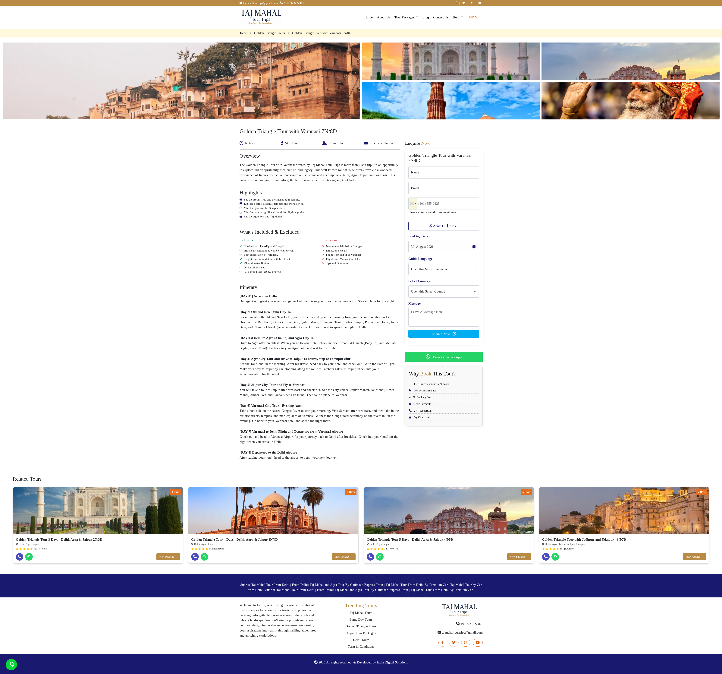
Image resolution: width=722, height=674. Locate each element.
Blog (425, 17)
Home (368, 17)
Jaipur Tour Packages (361, 633)
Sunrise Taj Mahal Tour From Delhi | (265, 585)
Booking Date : (419, 236)
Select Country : (420, 281)
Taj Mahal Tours (361, 613)
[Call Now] (19, 557)
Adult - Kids (445, 226)
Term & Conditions (361, 646)
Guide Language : (421, 259)
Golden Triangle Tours (361, 626)
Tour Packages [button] (404, 17)
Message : (415, 303)
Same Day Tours (361, 619)
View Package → (168, 556)
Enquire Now (441, 334)
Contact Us (440, 17)
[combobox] (413, 204)
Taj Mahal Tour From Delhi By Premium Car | (417, 585)
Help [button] (456, 17)
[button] (474, 17)
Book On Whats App (447, 357)
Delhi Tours (361, 640)
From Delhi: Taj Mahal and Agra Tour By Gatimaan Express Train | (338, 585)
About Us (383, 17)
